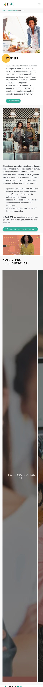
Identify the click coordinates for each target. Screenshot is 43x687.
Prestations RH (12, 10)
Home (4, 10)
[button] (39, 4)
